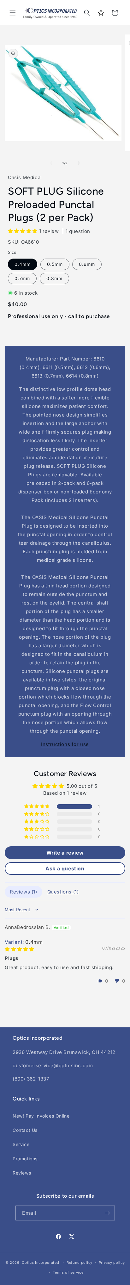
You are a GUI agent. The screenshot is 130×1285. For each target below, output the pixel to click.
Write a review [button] (65, 852)
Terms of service (68, 1272)
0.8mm (54, 278)
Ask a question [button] (64, 868)
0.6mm (87, 264)
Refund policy (79, 1262)
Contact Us (25, 1130)
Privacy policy (112, 1262)
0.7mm (22, 278)
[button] (13, 13)
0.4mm (23, 264)
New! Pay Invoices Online (41, 1116)
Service (21, 1144)
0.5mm (55, 264)
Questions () (63, 892)
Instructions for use (65, 744)
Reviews (22, 1172)
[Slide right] (79, 163)
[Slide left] (51, 163)
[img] (19, 949)
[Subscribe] (108, 1213)
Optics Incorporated (40, 1262)
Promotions (25, 1158)
